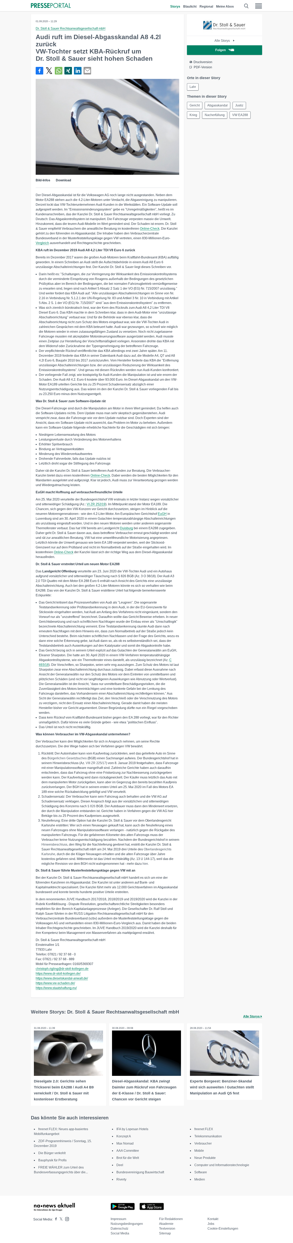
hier (145, 863)
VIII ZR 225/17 (96, 763)
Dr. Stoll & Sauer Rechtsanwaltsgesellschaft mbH (70, 28)
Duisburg (126, 528)
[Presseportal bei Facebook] (55, 1219)
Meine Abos (225, 6)
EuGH (162, 513)
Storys (175, 6)
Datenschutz (119, 1228)
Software (200, 1172)
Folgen (220, 50)
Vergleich (42, 243)
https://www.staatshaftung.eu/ (56, 988)
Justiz (239, 105)
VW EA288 (240, 115)
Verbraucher (203, 1143)
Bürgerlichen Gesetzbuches (67, 758)
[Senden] (87, 70)
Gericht (195, 105)
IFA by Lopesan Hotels (132, 1129)
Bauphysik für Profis (52, 1160)
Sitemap (165, 1233)
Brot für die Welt (127, 1158)
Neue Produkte (205, 1158)
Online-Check (149, 228)
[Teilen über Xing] (68, 70)
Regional (206, 6)
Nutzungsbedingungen (127, 1223)
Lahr (193, 86)
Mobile (199, 1150)
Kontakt (212, 1219)
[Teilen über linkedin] (78, 70)
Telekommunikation (208, 1136)
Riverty (121, 1179)
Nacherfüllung (215, 115)
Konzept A (123, 1136)
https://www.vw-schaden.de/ (55, 983)
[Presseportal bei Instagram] (66, 1218)
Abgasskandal (217, 105)
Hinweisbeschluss (54, 844)
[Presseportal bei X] (60, 1219)
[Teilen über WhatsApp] (58, 70)
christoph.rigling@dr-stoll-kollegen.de (62, 968)
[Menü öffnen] (258, 6)
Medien (199, 1179)
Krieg (193, 115)
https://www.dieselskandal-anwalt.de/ (62, 978)
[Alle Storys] (224, 32)
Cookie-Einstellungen (222, 1228)
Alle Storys (222, 40)
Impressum (118, 1219)
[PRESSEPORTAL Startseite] (51, 5)
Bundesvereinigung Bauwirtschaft (140, 1172)
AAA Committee (127, 1150)
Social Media (120, 1233)
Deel (119, 1165)
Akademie (166, 1223)
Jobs (210, 1223)
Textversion (167, 1228)
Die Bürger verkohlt (52, 1153)
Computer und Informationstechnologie (221, 1165)
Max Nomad (125, 1143)
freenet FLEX (203, 1129)
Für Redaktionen (171, 1219)
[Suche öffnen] (246, 6)
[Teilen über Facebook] (39, 70)
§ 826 (91, 806)
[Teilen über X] (49, 70)
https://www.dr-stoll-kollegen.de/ (58, 973)
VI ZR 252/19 (96, 504)
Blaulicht (190, 6)
